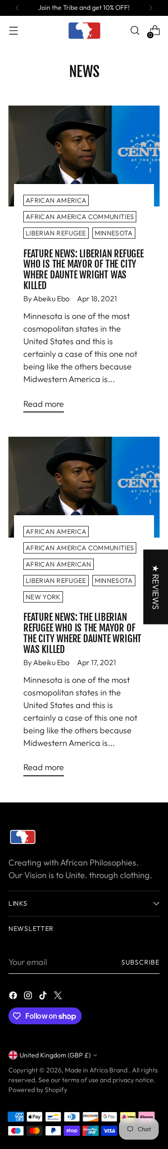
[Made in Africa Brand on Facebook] (14, 997)
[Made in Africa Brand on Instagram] (29, 997)
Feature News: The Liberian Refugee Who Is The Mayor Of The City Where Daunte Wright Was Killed (82, 633)
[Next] (150, 8)
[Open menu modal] (13, 30)
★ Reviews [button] (155, 587)
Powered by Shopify (37, 1089)
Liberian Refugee (56, 233)
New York (43, 597)
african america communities (80, 217)
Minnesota (114, 233)
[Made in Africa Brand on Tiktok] (43, 997)
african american (58, 564)
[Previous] (17, 8)
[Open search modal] (134, 30)
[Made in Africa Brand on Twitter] (58, 997)
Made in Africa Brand (97, 1070)
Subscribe (140, 962)
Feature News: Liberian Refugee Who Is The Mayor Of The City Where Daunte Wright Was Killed (83, 270)
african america (56, 200)
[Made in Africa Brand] (84, 30)
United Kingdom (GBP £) (55, 1055)
